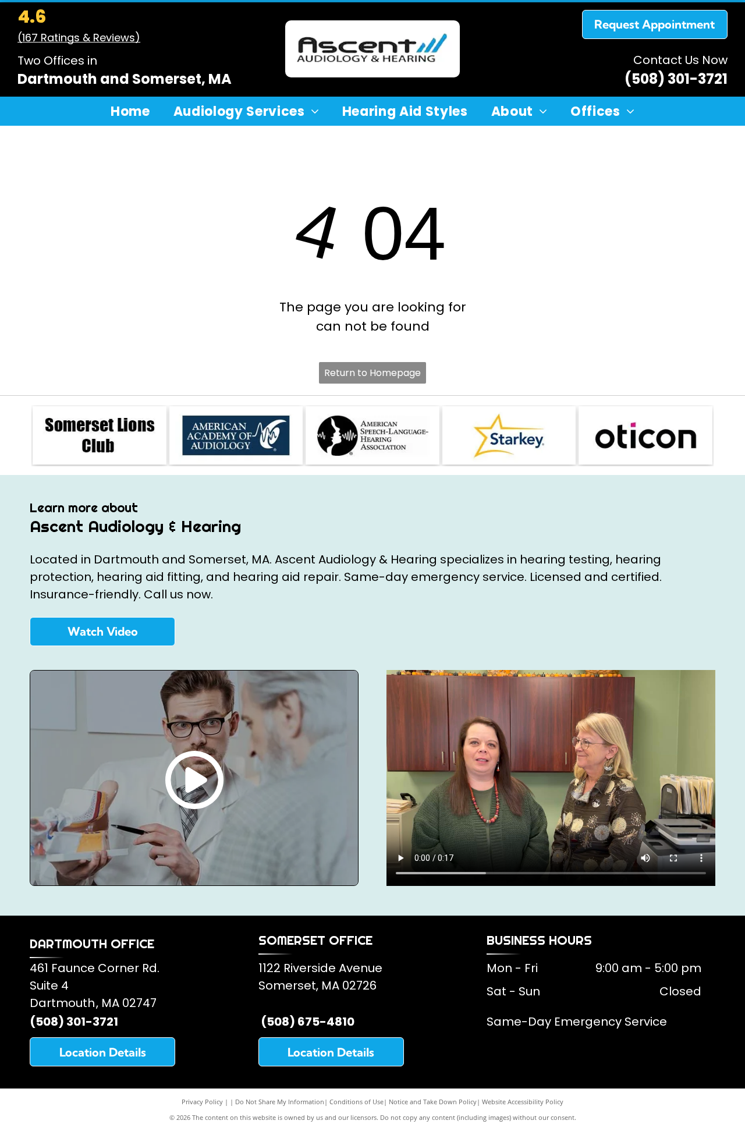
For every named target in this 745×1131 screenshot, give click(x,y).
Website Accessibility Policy (522, 1101)
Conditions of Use (356, 1101)
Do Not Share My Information (279, 1101)
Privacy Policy (202, 1101)
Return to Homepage (372, 373)
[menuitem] (130, 111)
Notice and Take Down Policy (433, 1101)
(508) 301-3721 (676, 78)
